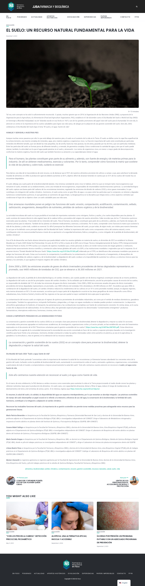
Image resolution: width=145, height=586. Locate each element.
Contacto (125, 17)
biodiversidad (39, 469)
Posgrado (22, 17)
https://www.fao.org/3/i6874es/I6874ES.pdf (102, 327)
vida (118, 469)
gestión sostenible (84, 469)
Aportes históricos (52, 17)
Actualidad (36, 17)
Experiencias (90, 17)
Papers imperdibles (106, 17)
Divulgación (73, 17)
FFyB (137, 17)
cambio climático (51, 469)
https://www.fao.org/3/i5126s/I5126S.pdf (62, 251)
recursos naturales (99, 469)
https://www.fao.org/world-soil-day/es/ (85, 389)
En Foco (8, 17)
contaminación (64, 469)
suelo (114, 469)
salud (109, 469)
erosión (73, 469)
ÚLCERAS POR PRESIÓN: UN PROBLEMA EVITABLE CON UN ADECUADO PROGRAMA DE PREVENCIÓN (117, 539)
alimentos (29, 469)
